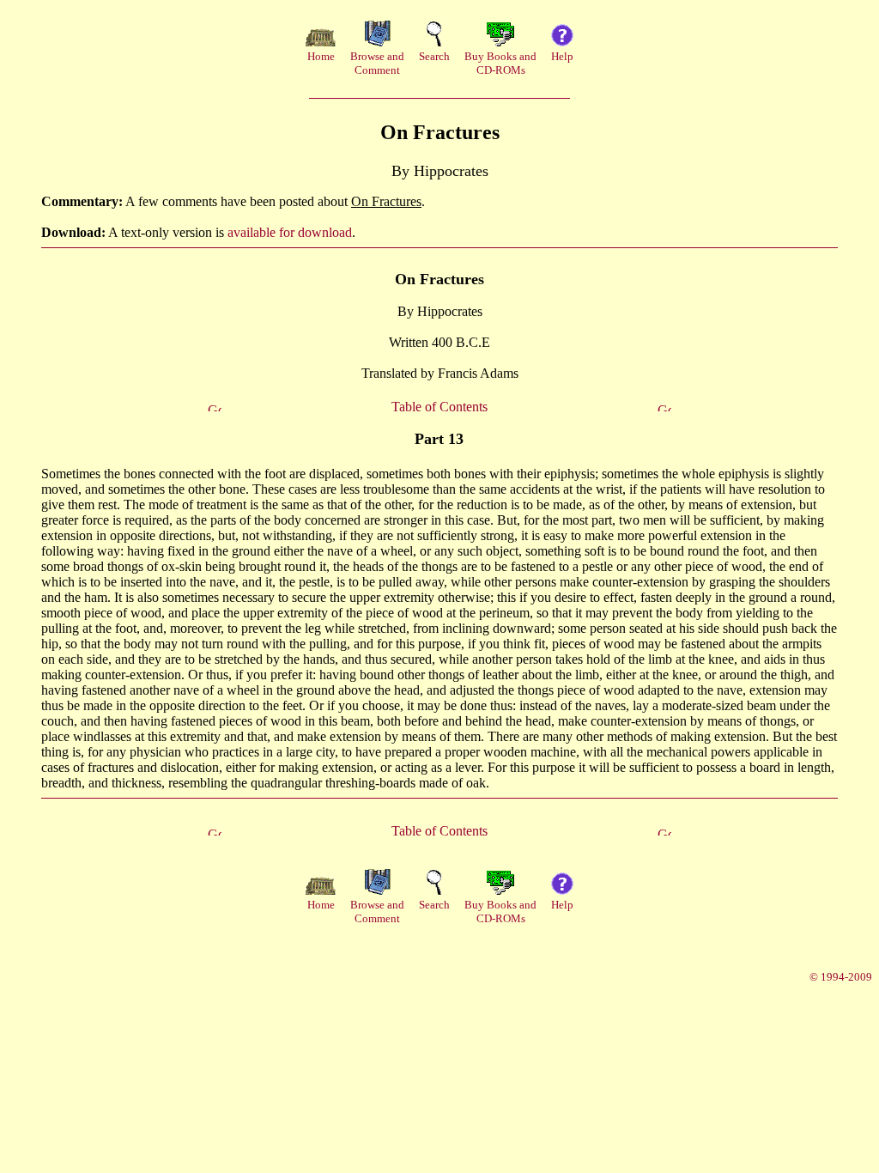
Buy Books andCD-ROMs (500, 63)
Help (562, 56)
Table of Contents (439, 406)
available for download (289, 232)
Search (434, 56)
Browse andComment (377, 63)
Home (321, 56)
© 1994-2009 (840, 976)
